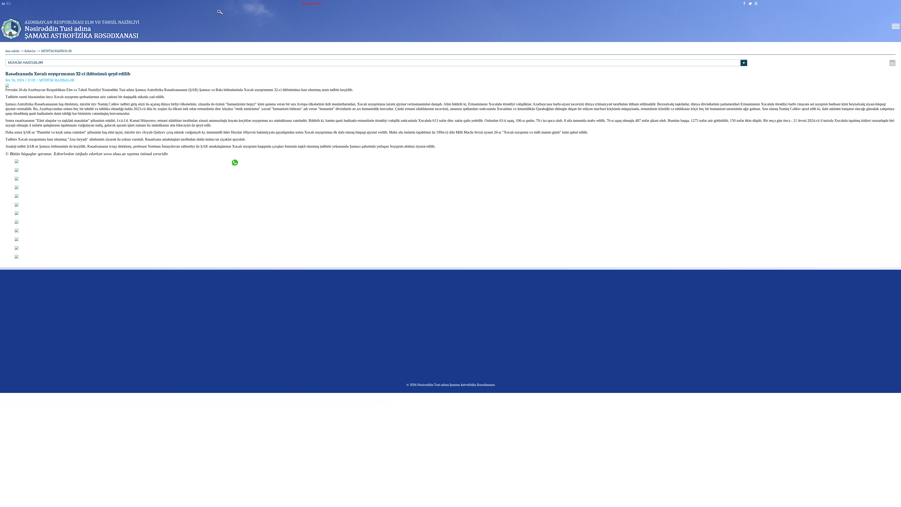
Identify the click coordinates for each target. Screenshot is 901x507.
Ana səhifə (12, 51)
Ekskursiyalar (312, 3)
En (9, 3)
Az (3, 3)
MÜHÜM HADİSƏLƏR (56, 51)
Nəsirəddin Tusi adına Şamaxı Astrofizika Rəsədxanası (456, 385)
